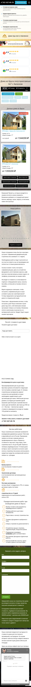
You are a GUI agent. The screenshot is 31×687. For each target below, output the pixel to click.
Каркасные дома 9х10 (21, 186)
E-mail (3, 568)
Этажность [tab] (21, 88)
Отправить (6, 597)
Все (27, 90)
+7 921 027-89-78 (7, 2)
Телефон (4, 561)
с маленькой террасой (8, 93)
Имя (3, 554)
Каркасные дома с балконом (9, 181)
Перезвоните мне (21, 2)
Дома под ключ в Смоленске (18, 36)
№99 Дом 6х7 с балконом (10, 164)
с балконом (19, 93)
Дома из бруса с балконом (10, 177)
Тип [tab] (5, 88)
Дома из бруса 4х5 (23, 177)
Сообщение (5, 574)
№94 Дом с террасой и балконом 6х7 (13, 131)
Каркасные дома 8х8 (24, 181)
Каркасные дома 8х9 (9, 186)
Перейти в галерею (15, 245)
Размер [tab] (12, 88)
